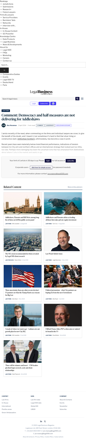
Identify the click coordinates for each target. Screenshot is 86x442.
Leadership (50, 125)
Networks (7, 23)
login (48, 161)
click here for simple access (41, 167)
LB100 (33, 409)
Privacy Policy (39, 437)
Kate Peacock (16, 374)
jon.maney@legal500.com (57, 174)
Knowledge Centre (7, 36)
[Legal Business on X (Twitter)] (45, 421)
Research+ (7, 9)
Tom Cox (55, 223)
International (6, 406)
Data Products (9, 39)
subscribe (70, 161)
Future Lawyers (9, 12)
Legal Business (9, 42)
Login (34, 103)
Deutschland (8, 82)
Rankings (4, 1)
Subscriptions (59, 437)
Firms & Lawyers (7, 15)
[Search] (4, 70)
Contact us (7, 61)
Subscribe (44, 103)
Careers (6, 58)
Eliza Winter (56, 335)
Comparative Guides (11, 74)
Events (5, 77)
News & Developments (12, 44)
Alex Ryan (15, 299)
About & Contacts (66, 400)
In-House (4, 28)
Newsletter (63, 406)
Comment (40, 125)
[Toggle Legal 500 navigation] (53, 103)
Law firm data (9, 260)
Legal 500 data (36, 403)
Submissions (8, 7)
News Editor (18, 260)
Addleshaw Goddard (63, 125)
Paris (5, 85)
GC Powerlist (8, 34)
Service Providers (10, 17)
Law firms (5, 110)
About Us (4, 47)
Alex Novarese (12, 125)
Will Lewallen (15, 223)
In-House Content (10, 31)
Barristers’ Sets (9, 20)
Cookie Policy (49, 437)
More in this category (75, 187)
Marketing (7, 55)
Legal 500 (7, 50)
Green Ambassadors (9, 412)
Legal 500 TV (8, 80)
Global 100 (34, 406)
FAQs (5, 53)
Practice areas (7, 409)
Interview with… (9, 26)
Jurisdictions (8, 4)
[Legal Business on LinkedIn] (41, 421)
